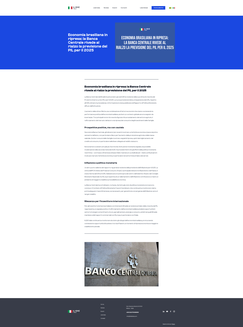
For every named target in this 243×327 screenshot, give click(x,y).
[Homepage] (74, 7)
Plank (173, 324)
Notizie (106, 8)
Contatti (124, 8)
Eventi (114, 8)
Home (102, 304)
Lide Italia (96, 8)
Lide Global (144, 8)
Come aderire (158, 7)
